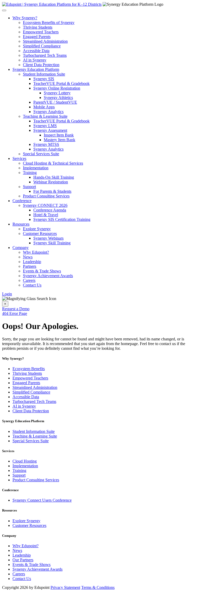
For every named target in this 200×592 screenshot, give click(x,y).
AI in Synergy (34, 60)
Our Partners (22, 560)
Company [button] (20, 247)
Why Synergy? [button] (24, 18)
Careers (29, 280)
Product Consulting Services (46, 196)
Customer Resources (40, 233)
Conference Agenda (49, 210)
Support (29, 186)
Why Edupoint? (36, 252)
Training (30, 172)
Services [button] (19, 158)
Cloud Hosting (24, 461)
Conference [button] (22, 200)
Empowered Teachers (41, 32)
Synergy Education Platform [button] (35, 69)
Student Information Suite (44, 74)
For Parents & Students (52, 191)
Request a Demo (15, 309)
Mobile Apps (44, 107)
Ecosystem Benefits (28, 368)
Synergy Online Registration (56, 88)
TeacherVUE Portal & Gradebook (61, 83)
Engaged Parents (37, 36)
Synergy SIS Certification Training (61, 219)
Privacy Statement (65, 587)
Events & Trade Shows (42, 271)
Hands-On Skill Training (53, 177)
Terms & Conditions (98, 587)
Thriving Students (37, 27)
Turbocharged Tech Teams (45, 55)
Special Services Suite (41, 154)
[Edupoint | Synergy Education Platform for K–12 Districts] (52, 4)
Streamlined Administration (45, 41)
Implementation (35, 168)
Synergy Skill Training (52, 243)
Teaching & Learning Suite (45, 116)
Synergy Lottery (57, 93)
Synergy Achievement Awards (48, 275)
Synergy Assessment (50, 130)
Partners (29, 266)
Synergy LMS (45, 125)
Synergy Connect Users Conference (42, 500)
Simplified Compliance (42, 46)
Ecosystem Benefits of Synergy (48, 22)
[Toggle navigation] (4, 10)
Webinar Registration (50, 182)
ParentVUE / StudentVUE (55, 102)
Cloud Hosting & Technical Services (53, 163)
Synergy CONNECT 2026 (45, 205)
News (28, 257)
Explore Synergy (37, 229)
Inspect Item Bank (59, 135)
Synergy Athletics (58, 97)
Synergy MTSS (46, 144)
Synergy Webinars (48, 238)
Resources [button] (20, 224)
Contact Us (32, 285)
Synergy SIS (43, 79)
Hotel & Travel (45, 215)
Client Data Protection (41, 65)
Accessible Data (36, 50)
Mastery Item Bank (59, 140)
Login (7, 294)
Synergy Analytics (48, 111)
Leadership (32, 261)
